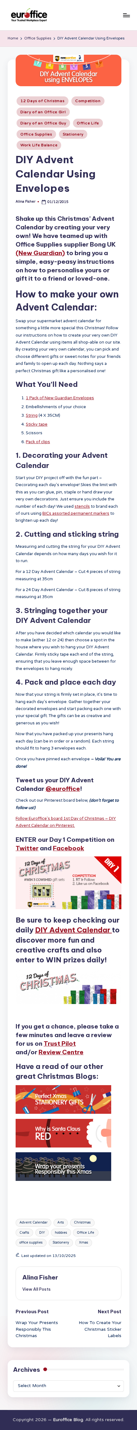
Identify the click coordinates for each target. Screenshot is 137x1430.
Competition (88, 101)
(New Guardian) (40, 253)
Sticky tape (36, 424)
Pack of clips (38, 441)
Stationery (73, 134)
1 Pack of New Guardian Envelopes (60, 398)
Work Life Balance (38, 145)
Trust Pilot (60, 1043)
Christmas (82, 1222)
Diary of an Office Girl (43, 112)
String (32, 415)
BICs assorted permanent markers (75, 513)
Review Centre (61, 1052)
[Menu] (126, 15)
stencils (82, 506)
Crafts (24, 1233)
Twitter (27, 848)
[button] (36, 1289)
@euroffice (63, 788)
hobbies (61, 1233)
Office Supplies (36, 134)
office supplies (31, 1242)
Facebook (68, 848)
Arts (60, 1222)
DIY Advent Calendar (73, 929)
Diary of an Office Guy (43, 123)
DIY (42, 1233)
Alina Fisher (40, 1277)
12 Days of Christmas (42, 101)
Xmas (83, 1242)
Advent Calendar (33, 1222)
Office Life (88, 123)
